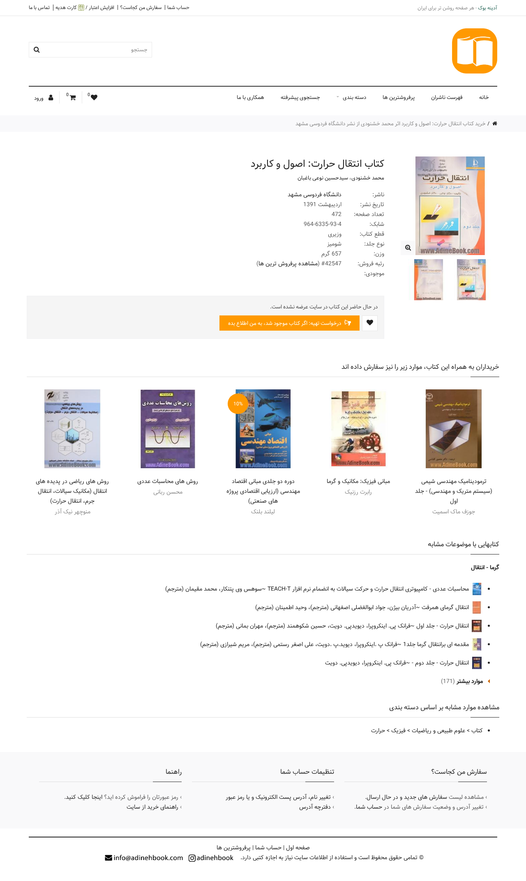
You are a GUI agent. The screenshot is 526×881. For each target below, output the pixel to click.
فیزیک (398, 731)
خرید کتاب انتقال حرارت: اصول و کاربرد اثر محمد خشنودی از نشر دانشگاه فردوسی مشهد (390, 123)
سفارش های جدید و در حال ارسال (407, 797)
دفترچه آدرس (315, 807)
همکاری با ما (250, 97)
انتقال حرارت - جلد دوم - (441, 663)
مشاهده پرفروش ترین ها (288, 264)
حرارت (378, 731)
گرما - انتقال (485, 568)
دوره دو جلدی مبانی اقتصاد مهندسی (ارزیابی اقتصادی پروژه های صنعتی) (263, 491)
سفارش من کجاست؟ (140, 7)
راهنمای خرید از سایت (152, 807)
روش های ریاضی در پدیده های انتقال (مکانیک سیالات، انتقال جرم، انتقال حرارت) (72, 491)
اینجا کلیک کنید (84, 797)
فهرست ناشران (447, 97)
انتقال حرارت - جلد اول (443, 626)
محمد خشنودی (367, 177)
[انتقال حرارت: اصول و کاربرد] (408, 248)
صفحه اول (298, 848)
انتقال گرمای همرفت (446, 607)
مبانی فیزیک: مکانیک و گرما (358, 481)
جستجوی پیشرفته (300, 97)
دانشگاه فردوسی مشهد (314, 195)
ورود (39, 98)
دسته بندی (354, 97)
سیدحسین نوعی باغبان (323, 177)
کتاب (477, 731)
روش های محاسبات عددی (167, 481)
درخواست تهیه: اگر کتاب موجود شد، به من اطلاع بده (285, 323)
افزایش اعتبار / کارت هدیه (84, 8)
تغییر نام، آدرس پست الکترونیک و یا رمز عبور (278, 797)
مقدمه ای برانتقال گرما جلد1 (437, 644)
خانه (484, 97)
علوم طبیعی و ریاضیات (438, 731)
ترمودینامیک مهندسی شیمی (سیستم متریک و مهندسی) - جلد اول (453, 491)
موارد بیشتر (470, 681)
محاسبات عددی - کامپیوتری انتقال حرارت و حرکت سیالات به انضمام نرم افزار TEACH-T (369, 589)
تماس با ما (39, 7)
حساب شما (178, 7)
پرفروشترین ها (399, 97)
